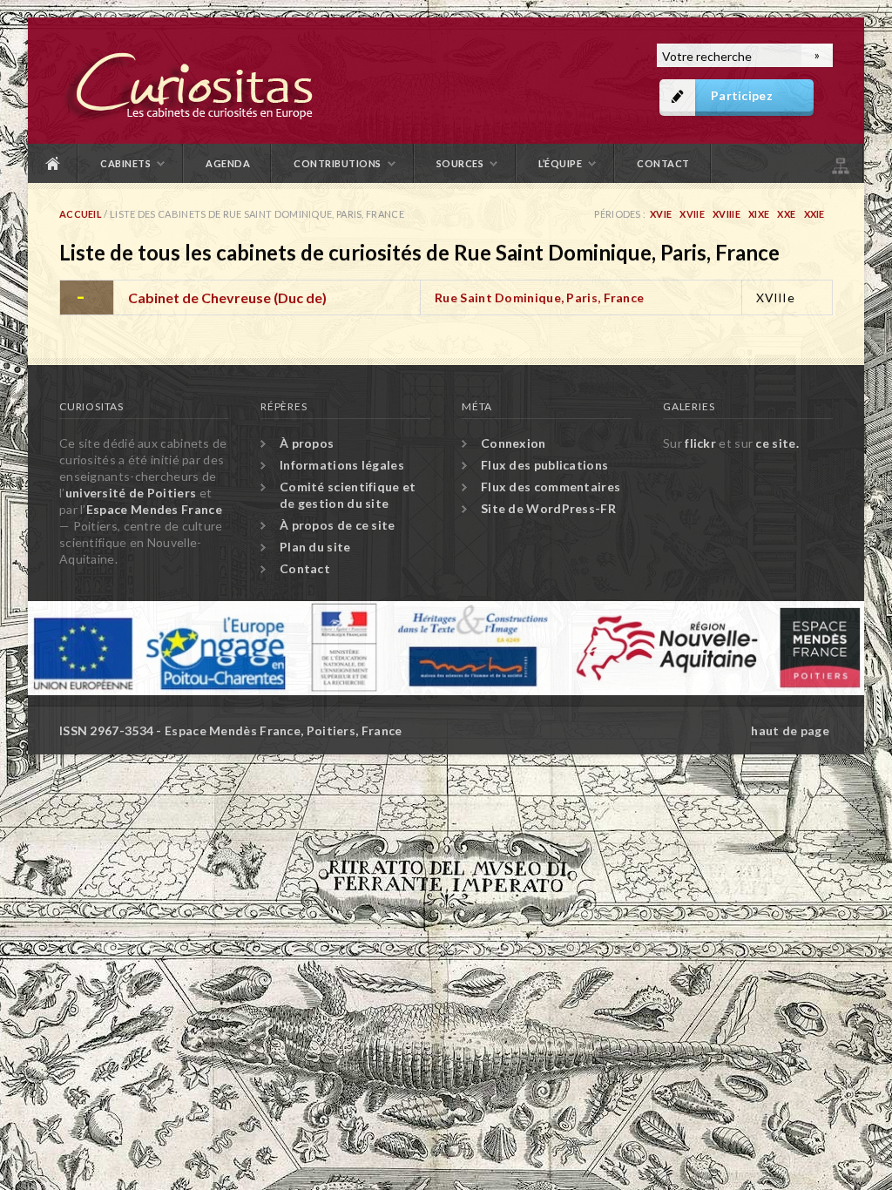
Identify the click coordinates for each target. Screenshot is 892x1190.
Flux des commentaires (550, 486)
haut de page (790, 730)
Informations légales (342, 464)
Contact (663, 163)
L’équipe (560, 163)
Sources (460, 163)
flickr (700, 443)
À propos (307, 443)
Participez (742, 95)
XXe (786, 214)
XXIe (814, 214)
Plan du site (839, 163)
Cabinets (125, 163)
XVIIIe (726, 214)
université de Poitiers (131, 492)
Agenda (228, 163)
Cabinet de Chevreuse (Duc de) (227, 297)
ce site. (776, 443)
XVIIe (692, 214)
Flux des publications (544, 464)
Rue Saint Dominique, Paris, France (539, 297)
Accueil (53, 163)
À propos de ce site (337, 524)
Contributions (338, 163)
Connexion (513, 443)
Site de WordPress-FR (548, 508)
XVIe (661, 214)
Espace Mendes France (154, 509)
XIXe (758, 214)
